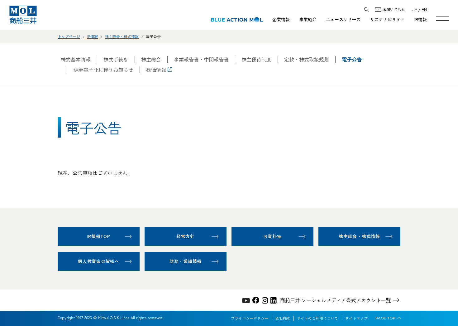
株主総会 (151, 59)
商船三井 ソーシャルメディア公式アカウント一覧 (335, 300)
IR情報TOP (98, 236)
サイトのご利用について (317, 318)
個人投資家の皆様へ (98, 261)
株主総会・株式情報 (122, 36)
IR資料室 (273, 236)
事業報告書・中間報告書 (201, 59)
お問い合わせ (394, 9)
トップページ (69, 36)
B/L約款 (282, 318)
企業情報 (281, 19)
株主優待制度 (256, 59)
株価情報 (156, 69)
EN (424, 9)
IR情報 (420, 19)
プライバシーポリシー (249, 318)
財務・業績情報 (185, 261)
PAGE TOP (385, 318)
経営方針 (185, 236)
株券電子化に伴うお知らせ (103, 69)
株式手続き (115, 59)
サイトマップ (356, 318)
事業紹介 (308, 19)
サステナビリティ (387, 19)
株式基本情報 (76, 59)
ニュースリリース (343, 19)
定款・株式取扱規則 (306, 59)
